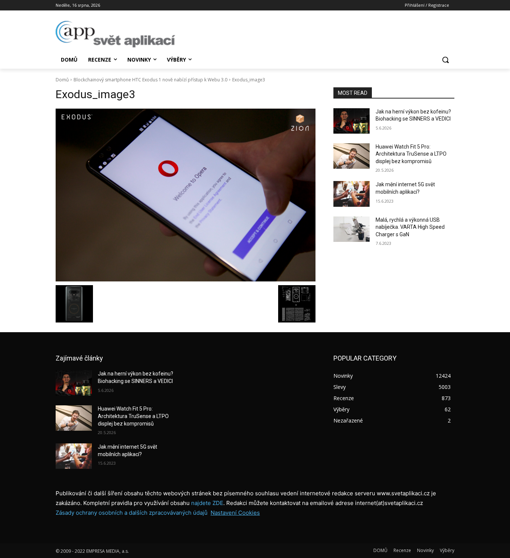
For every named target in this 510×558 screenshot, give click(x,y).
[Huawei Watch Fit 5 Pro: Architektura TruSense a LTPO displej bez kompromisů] (351, 156)
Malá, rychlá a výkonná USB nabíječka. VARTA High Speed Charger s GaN (410, 227)
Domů (62, 80)
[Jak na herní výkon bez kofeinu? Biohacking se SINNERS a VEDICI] (351, 121)
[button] (445, 60)
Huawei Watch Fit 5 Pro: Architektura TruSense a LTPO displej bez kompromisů (411, 154)
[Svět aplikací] (115, 34)
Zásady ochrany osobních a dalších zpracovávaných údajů (132, 512)
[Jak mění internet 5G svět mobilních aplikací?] (351, 193)
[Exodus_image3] (185, 195)
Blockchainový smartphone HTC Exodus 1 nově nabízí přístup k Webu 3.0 (150, 80)
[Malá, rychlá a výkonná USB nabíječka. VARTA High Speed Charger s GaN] (351, 229)
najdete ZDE (207, 502)
